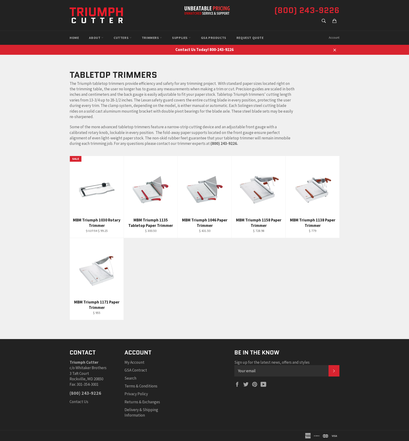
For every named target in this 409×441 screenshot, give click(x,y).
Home (74, 38)
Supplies (180, 38)
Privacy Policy (136, 393)
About (95, 38)
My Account (134, 362)
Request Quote (250, 38)
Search (130, 378)
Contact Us (79, 401)
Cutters (121, 38)
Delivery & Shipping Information (141, 412)
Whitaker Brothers (91, 367)
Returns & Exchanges (142, 401)
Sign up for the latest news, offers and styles (272, 362)
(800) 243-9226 (306, 10)
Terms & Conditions (140, 386)
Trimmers (151, 38)
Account (334, 38)
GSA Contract (135, 370)
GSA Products (213, 38)
